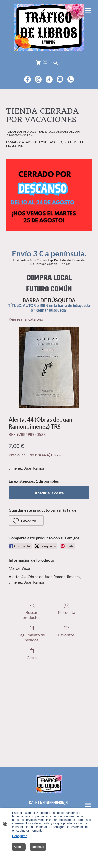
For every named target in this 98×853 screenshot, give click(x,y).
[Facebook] (27, 79)
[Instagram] (38, 79)
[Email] (60, 79)
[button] (26, 520)
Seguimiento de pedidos (31, 637)
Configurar (19, 836)
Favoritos (66, 634)
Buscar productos (31, 614)
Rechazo (38, 847)
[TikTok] (49, 79)
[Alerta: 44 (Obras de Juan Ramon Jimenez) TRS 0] (49, 367)
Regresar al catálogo (26, 319)
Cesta (32, 657)
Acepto (18, 847)
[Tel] (70, 79)
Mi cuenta (66, 612)
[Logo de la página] (49, 27)
